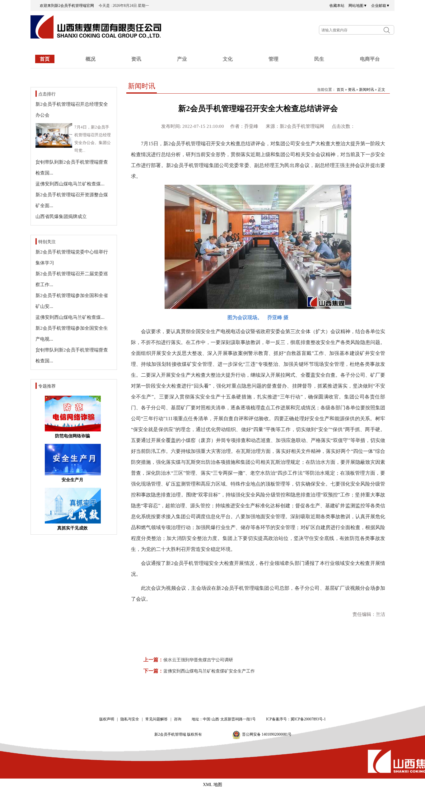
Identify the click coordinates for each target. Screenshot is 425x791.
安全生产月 (72, 479)
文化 (228, 59)
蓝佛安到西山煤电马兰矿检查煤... (70, 183)
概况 (91, 59)
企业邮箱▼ (380, 5)
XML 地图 (212, 784)
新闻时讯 (366, 89)
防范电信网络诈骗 (72, 436)
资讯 (136, 59)
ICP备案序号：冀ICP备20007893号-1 (296, 719)
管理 (273, 59)
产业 (182, 59)
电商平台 (370, 59)
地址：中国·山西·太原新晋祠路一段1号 (224, 719)
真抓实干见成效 (72, 528)
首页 (45, 59)
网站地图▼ (357, 5)
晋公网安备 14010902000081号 (267, 734)
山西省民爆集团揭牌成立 (61, 216)
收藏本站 (336, 5)
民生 (319, 59)
